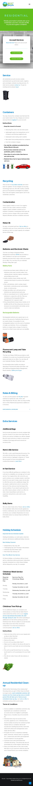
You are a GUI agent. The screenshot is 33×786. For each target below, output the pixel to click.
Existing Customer (16, 58)
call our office (26, 507)
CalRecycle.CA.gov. (16, 370)
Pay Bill (21, 396)
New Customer (17, 52)
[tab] (16, 409)
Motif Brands (19, 780)
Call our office (23, 226)
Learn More (18, 461)
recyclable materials (16, 184)
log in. (17, 87)
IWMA (17, 254)
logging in (14, 120)
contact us (17, 85)
